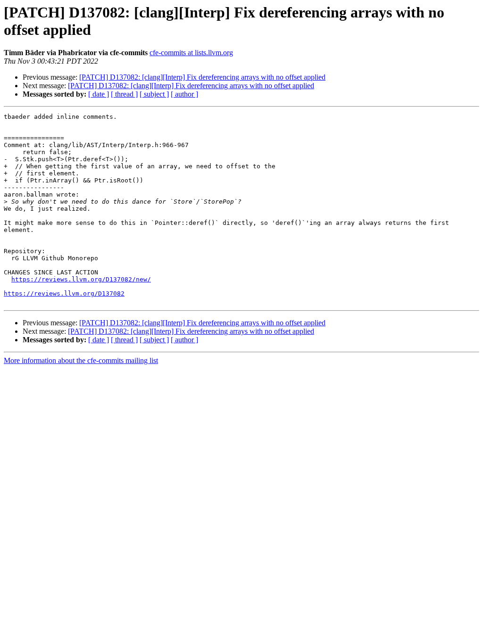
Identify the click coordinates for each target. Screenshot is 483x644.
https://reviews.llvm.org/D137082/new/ (81, 279)
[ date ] (98, 94)
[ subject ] (154, 94)
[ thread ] (124, 94)
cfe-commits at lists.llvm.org (191, 53)
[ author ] (184, 94)
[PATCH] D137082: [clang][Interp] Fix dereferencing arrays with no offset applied (202, 77)
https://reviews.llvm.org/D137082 (64, 293)
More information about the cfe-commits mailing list (81, 360)
